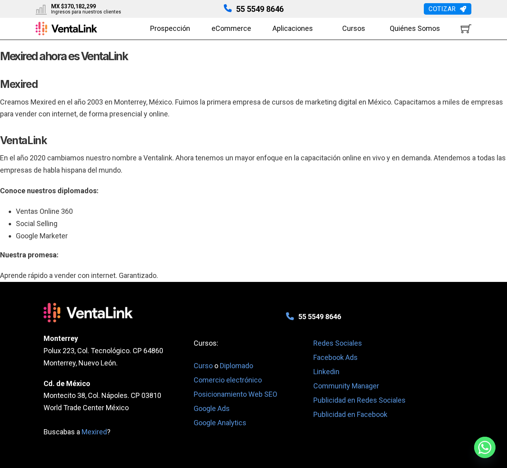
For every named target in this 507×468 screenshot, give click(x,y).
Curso (204, 365)
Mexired (94, 432)
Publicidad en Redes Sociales (359, 400)
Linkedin (326, 371)
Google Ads (212, 408)
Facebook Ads (335, 357)
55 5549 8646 (260, 9)
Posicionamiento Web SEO (235, 394)
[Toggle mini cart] (466, 28)
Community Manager (346, 386)
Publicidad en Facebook (350, 414)
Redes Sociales (337, 343)
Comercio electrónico (228, 380)
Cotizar (442, 9)
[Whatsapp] (485, 447)
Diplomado (236, 365)
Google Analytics (220, 423)
